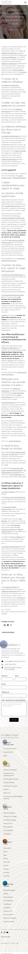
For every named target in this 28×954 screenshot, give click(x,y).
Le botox (4, 315)
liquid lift (20, 597)
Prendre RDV (8, 752)
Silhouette (7, 848)
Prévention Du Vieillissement (8, 774)
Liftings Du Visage (10, 816)
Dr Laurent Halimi (10, 587)
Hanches (6, 862)
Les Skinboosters (7, 402)
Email (3, 684)
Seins (5, 851)
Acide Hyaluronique (10, 779)
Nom (17, 676)
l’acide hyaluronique (12, 206)
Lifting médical (17, 70)
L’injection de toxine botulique (12, 295)
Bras (5, 855)
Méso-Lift (6, 793)
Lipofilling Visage (9, 820)
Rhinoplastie (8, 827)
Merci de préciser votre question (13, 700)
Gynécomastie (8, 921)
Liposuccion (7, 823)
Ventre (5, 865)
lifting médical (16, 537)
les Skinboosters (18, 393)
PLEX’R (6, 789)
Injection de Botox (10, 770)
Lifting (5, 894)
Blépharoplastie (9, 813)
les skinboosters (15, 441)
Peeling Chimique (10, 786)
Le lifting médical (7, 492)
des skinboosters (19, 178)
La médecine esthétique (10, 85)
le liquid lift (13, 454)
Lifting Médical (8, 782)
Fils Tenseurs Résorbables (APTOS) (13, 797)
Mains (5, 858)
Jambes (6, 876)
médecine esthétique (9, 63)
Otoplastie (7, 834)
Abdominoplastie (9, 918)
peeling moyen (20, 151)
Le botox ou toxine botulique (11, 275)
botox (10, 360)
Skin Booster (15, 525)
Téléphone (5, 692)
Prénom (4, 676)
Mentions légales (5, 936)
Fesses (6, 869)
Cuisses (6, 872)
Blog (5, 756)
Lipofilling (7, 908)
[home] (6, 2)
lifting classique (15, 474)
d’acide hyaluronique (14, 470)
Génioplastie (8, 830)
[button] (25, 2)
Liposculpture (8, 914)
